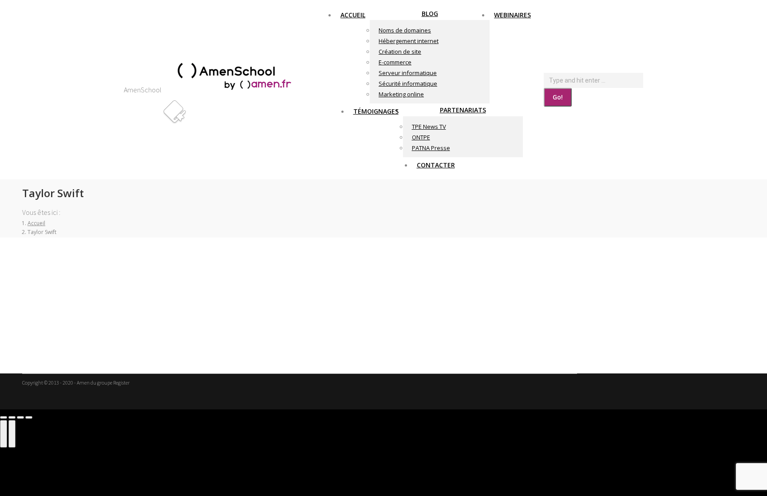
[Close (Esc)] (3, 417)
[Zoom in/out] (28, 417)
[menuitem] (353, 14)
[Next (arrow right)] (12, 434)
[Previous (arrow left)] (3, 434)
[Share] (12, 417)
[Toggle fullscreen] (20, 417)
